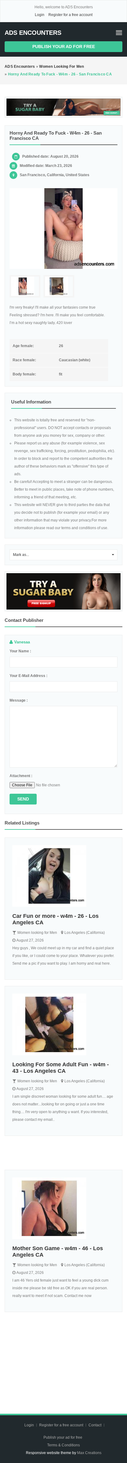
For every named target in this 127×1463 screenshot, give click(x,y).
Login (39, 15)
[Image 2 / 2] (58, 286)
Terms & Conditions (63, 1445)
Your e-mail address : (28, 676)
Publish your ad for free (63, 46)
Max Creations (89, 1453)
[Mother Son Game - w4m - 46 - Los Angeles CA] (63, 1208)
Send (23, 798)
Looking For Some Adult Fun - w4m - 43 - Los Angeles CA (60, 1067)
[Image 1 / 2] (63, 228)
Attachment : (21, 776)
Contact (95, 1425)
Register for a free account (70, 15)
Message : (19, 700)
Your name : (20, 651)
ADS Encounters (33, 32)
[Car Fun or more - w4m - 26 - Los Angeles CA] (63, 876)
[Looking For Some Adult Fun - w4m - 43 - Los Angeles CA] (63, 1024)
